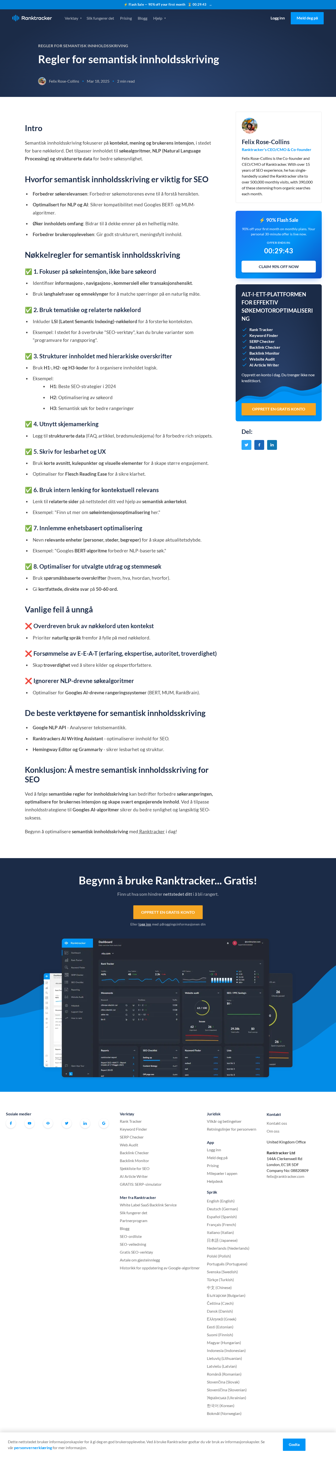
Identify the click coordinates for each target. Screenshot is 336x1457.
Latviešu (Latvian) (222, 1366)
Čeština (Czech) (220, 1303)
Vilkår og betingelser (224, 1121)
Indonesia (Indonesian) (226, 1350)
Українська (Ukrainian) (226, 1397)
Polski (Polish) (219, 1256)
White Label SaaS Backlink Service (148, 1204)
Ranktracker (32, 18)
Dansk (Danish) (220, 1311)
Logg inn (278, 17)
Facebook (11, 1123)
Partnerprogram (133, 1220)
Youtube (29, 1123)
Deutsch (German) (222, 1208)
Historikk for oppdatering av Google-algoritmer (160, 1267)
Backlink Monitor (134, 1160)
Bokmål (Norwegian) (224, 1413)
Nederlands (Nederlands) (228, 1248)
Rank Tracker (131, 1121)
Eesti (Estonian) (220, 1326)
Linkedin (85, 1123)
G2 (104, 1123)
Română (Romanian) (224, 1374)
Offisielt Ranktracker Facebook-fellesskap (48, 1123)
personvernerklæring (33, 1447)
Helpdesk (215, 1181)
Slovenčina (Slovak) (223, 1382)
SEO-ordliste (131, 1236)
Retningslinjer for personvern (231, 1129)
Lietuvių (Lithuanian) (224, 1358)
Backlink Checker (134, 1152)
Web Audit (129, 1144)
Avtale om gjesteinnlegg (140, 1260)
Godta (294, 1444)
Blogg (142, 18)
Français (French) (221, 1224)
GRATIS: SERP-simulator (141, 1184)
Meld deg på (307, 17)
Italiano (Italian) (220, 1232)
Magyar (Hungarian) (224, 1342)
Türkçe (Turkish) (220, 1279)
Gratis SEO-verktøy (136, 1252)
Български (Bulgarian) (226, 1295)
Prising (126, 18)
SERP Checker (132, 1137)
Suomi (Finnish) (220, 1334)
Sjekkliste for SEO (135, 1168)
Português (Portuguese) (227, 1263)
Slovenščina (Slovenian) (227, 1389)
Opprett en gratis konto (168, 912)
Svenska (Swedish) (222, 1271)
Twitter (67, 1123)
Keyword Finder (133, 1129)
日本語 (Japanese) (222, 1240)
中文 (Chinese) (219, 1287)
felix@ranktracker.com (285, 1176)
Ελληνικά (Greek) (221, 1319)
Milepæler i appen (222, 1173)
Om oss (273, 1131)
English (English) (221, 1201)
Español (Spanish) (222, 1216)
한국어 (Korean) (220, 1405)
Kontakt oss (277, 1123)
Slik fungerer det (100, 18)
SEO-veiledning (133, 1244)
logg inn (144, 924)
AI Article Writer (134, 1176)
